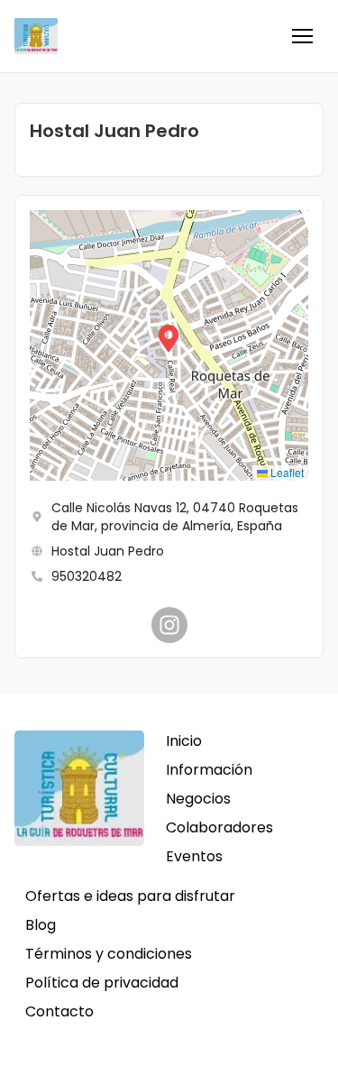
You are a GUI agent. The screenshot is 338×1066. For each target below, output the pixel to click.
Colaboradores (219, 827)
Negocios (198, 798)
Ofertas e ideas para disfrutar (130, 896)
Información (209, 769)
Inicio (184, 741)
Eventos (194, 856)
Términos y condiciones (108, 953)
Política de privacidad (101, 982)
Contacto (59, 1011)
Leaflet (286, 472)
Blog (40, 924)
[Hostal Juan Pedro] (169, 625)
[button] (302, 36)
